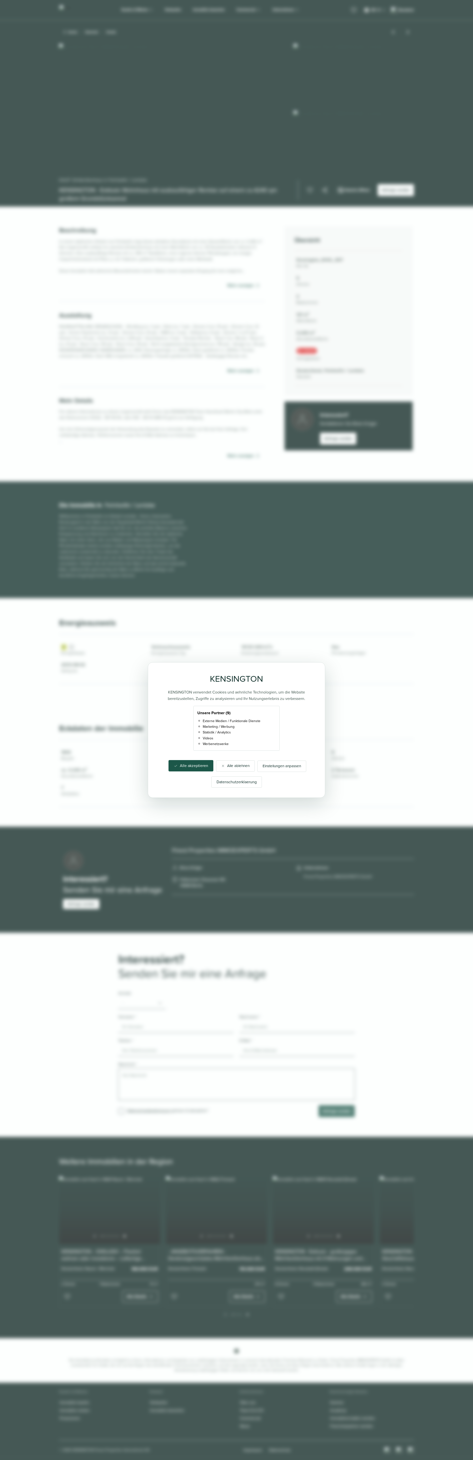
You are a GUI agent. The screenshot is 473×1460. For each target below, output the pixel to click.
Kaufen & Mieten (134, 9)
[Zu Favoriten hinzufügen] (310, 190)
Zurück (72, 32)
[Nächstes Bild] (408, 32)
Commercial (246, 9)
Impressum (252, 1450)
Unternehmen (283, 9)
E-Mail (245, 1040)
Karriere (337, 1402)
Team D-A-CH (251, 1410)
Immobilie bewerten (209, 9)
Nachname (249, 1017)
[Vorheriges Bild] (393, 32)
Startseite (91, 32)
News (245, 1426)
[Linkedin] (411, 1450)
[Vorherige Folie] (95, 1236)
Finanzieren (70, 1418)
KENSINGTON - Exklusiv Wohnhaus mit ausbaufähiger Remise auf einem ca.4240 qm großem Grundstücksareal (168, 194)
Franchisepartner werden (351, 1426)
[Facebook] (399, 1450)
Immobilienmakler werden (352, 1418)
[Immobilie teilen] (325, 190)
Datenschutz (280, 1450)
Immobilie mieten (75, 1410)
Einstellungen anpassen (282, 766)
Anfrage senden (338, 438)
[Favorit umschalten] (67, 1296)
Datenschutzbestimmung (148, 1110)
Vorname (127, 1017)
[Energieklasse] (71, 647)
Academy (338, 1410)
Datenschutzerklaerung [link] (237, 782)
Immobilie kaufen (74, 1402)
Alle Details (137, 1296)
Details (111, 32)
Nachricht (127, 1064)
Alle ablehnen (238, 765)
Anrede (124, 993)
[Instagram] (387, 1450)
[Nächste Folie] (124, 1236)
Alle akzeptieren (194, 765)
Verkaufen (173, 9)
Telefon (125, 1040)
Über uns (247, 1402)
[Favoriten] (354, 10)
